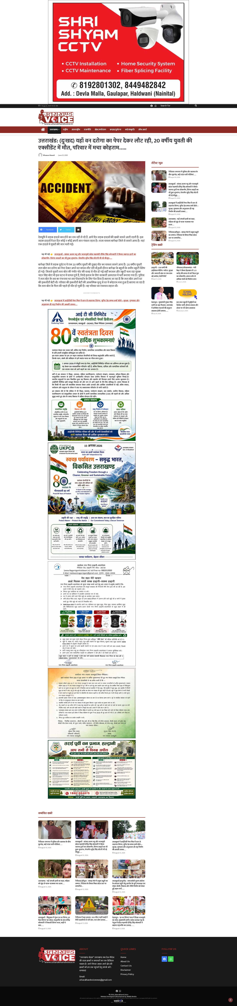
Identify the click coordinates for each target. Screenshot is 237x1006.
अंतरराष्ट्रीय (76, 129)
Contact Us (126, 966)
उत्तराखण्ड (54, 129)
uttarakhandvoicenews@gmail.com (95, 980)
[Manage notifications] (230, 1000)
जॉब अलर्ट (142, 129)
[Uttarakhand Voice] (56, 117)
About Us (125, 961)
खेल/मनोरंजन (100, 129)
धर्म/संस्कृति (130, 129)
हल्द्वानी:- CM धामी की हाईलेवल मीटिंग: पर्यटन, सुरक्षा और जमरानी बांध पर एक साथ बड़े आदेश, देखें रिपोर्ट (162, 272)
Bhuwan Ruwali (49, 155)
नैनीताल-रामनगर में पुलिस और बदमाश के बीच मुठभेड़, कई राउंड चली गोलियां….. (54, 843)
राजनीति (87, 129)
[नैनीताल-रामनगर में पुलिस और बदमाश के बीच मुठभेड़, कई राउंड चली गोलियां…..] (54, 829)
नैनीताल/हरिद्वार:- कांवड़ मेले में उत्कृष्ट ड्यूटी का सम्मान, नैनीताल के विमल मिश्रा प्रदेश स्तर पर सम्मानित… (91, 883)
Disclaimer (126, 970)
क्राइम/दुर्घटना (115, 129)
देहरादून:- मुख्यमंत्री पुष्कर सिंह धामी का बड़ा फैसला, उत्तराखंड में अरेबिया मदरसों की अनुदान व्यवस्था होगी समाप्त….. (162, 306)
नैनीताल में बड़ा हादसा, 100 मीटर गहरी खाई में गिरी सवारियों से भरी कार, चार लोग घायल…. (91, 919)
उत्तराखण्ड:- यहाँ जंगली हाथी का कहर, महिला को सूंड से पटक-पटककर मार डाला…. (54, 882)
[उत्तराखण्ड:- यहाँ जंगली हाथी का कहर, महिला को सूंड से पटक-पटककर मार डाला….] (54, 869)
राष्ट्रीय (65, 129)
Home (123, 957)
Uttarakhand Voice (121, 994)
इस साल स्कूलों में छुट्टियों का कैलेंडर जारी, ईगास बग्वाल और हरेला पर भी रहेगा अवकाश (187, 305)
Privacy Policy (127, 974)
